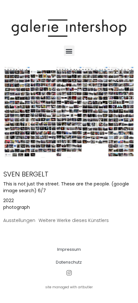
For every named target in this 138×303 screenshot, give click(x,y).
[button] (69, 50)
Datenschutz (69, 262)
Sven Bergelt (25, 174)
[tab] (19, 220)
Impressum (69, 249)
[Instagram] (69, 273)
